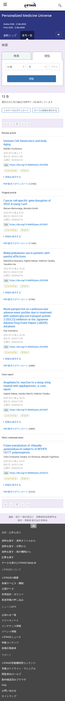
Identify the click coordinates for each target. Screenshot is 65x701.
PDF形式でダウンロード (15, 183)
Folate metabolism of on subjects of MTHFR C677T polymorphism (25, 449)
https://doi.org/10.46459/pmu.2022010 (29, 472)
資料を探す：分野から (14, 546)
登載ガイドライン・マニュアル (19, 668)
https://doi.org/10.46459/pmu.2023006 (29, 164)
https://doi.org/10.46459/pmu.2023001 (29, 224)
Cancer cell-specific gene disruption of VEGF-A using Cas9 (27, 202)
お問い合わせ (9, 690)
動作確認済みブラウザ (14, 679)
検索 (16, 56)
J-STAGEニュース (11, 637)
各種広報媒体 (9, 648)
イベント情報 (9, 631)
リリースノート (10, 620)
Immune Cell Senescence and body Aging (25, 142)
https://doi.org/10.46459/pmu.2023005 (29, 346)
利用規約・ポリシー (13, 594)
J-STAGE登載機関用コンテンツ (19, 662)
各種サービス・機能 (13, 583)
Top (34, 526)
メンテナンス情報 (11, 625)
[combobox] (15, 66)
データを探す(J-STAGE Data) (18, 562)
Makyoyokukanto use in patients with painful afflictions (26, 254)
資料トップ (9, 35)
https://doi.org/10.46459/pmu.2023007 (29, 409)
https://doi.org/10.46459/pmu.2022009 (29, 280)
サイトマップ (9, 696)
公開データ (8, 588)
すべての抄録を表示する (45, 110)
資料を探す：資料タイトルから (19, 540)
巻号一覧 (27, 35)
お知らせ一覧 (9, 614)
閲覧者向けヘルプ (11, 674)
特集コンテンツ (10, 642)
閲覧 (47, 56)
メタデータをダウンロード (16, 110)
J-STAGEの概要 (10, 577)
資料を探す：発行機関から (16, 551)
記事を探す (8, 557)
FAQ (4, 685)
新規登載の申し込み (13, 599)
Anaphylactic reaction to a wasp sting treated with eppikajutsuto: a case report (27, 385)
